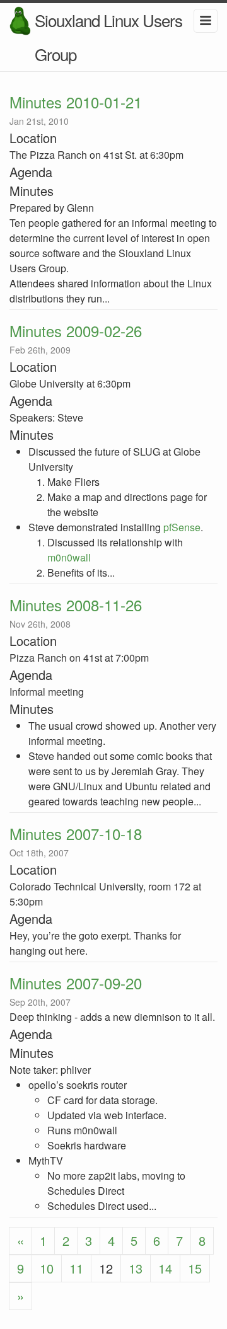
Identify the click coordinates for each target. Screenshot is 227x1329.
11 (76, 1268)
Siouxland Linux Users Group (108, 37)
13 (136, 1268)
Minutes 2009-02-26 (75, 330)
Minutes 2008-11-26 (75, 605)
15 (195, 1268)
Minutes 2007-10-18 (75, 833)
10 (47, 1268)
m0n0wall (69, 557)
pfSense (182, 527)
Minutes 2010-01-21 (75, 102)
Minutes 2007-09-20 (75, 983)
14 (165, 1268)
